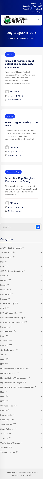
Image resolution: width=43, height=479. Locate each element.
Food (4, 336)
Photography (7, 415)
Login (39, 12)
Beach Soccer (7, 257)
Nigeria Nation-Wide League (15, 377)
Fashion (5, 298)
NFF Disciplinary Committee (14, 368)
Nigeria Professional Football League (18, 387)
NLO (3, 391)
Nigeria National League (13, 382)
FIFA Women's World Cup (13, 317)
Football (6, 340)
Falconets (6, 294)
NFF (4, 364)
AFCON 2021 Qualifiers (12, 247)
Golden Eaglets (9, 350)
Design (4, 285)
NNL (4, 396)
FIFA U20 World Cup (11, 312)
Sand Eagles (7, 419)
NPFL (4, 401)
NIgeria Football (9, 373)
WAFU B (5, 433)
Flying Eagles (8, 331)
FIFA (4, 308)
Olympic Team (8, 405)
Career (33, 3)
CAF (4, 266)
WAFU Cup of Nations (11, 442)
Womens (6, 447)
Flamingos (6, 326)
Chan (4, 275)
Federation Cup (13, 172)
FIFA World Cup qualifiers (13, 322)
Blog (3, 261)
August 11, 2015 (15, 96)
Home (10, 38)
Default (5, 280)
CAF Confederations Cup (12, 271)
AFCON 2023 (7, 252)
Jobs (3, 354)
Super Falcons (8, 429)
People (4, 410)
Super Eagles (8, 424)
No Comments (14, 99)
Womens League (9, 452)
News (4, 359)
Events (10, 54)
